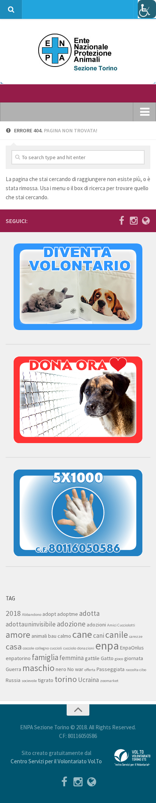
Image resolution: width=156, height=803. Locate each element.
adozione (71, 623)
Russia (13, 680)
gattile (92, 658)
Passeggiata (111, 669)
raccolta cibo (136, 669)
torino (66, 679)
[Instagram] (133, 220)
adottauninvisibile (31, 624)
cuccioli (56, 648)
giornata (133, 658)
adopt (49, 614)
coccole (28, 648)
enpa (107, 646)
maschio (38, 667)
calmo (64, 635)
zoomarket (109, 680)
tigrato (45, 680)
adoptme (67, 614)
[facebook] (121, 220)
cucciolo (69, 648)
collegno (42, 648)
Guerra (13, 669)
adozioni (96, 624)
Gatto (107, 658)
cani (98, 635)
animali (39, 635)
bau (52, 635)
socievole (29, 680)
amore (18, 634)
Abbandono (31, 614)
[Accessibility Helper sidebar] (147, 9)
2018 (13, 613)
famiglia (45, 657)
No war (75, 669)
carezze (135, 636)
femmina (71, 658)
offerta (89, 669)
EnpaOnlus (132, 647)
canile (116, 634)
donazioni (85, 648)
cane (82, 634)
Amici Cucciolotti (121, 625)
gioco (119, 658)
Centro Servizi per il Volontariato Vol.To (56, 761)
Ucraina (88, 680)
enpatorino (18, 658)
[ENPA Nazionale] (145, 220)
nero (61, 669)
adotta (89, 613)
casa (14, 646)
